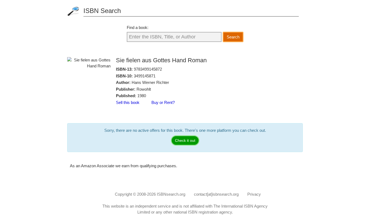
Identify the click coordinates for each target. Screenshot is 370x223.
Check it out (185, 140)
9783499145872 (148, 69)
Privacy (254, 194)
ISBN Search (102, 10)
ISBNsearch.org (171, 194)
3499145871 (144, 76)
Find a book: (137, 27)
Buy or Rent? (163, 102)
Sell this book (127, 102)
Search (233, 37)
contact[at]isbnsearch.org (216, 194)
